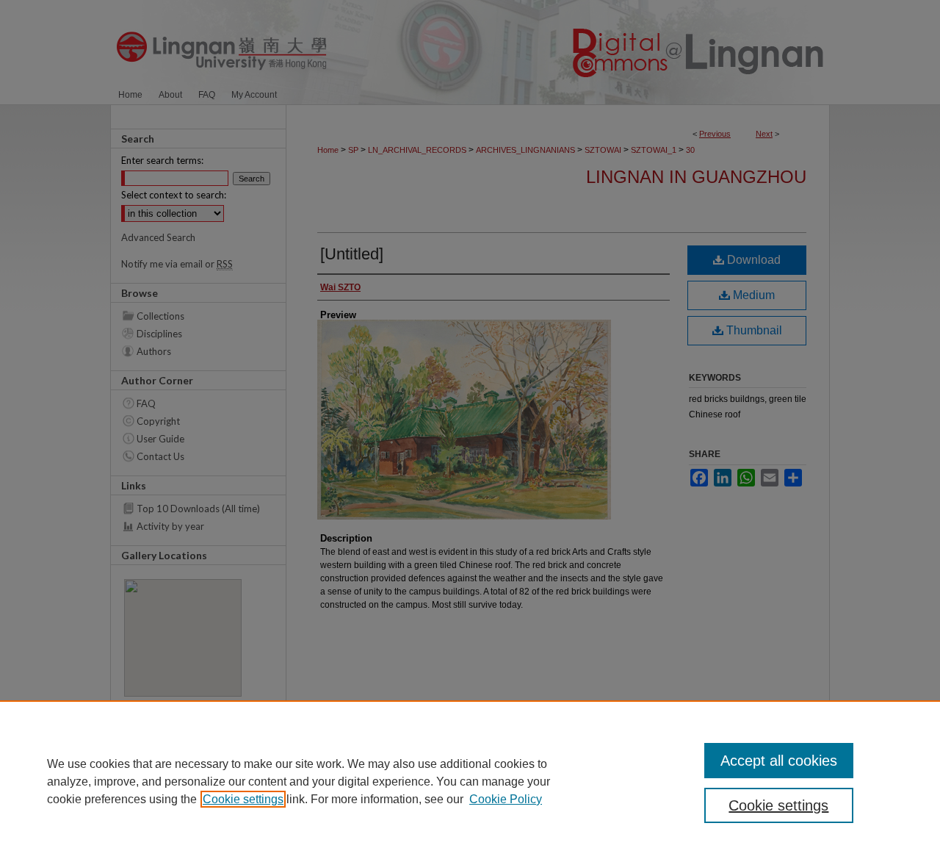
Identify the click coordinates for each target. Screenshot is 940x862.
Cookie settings (243, 799)
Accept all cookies (778, 761)
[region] (470, 781)
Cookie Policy (505, 799)
